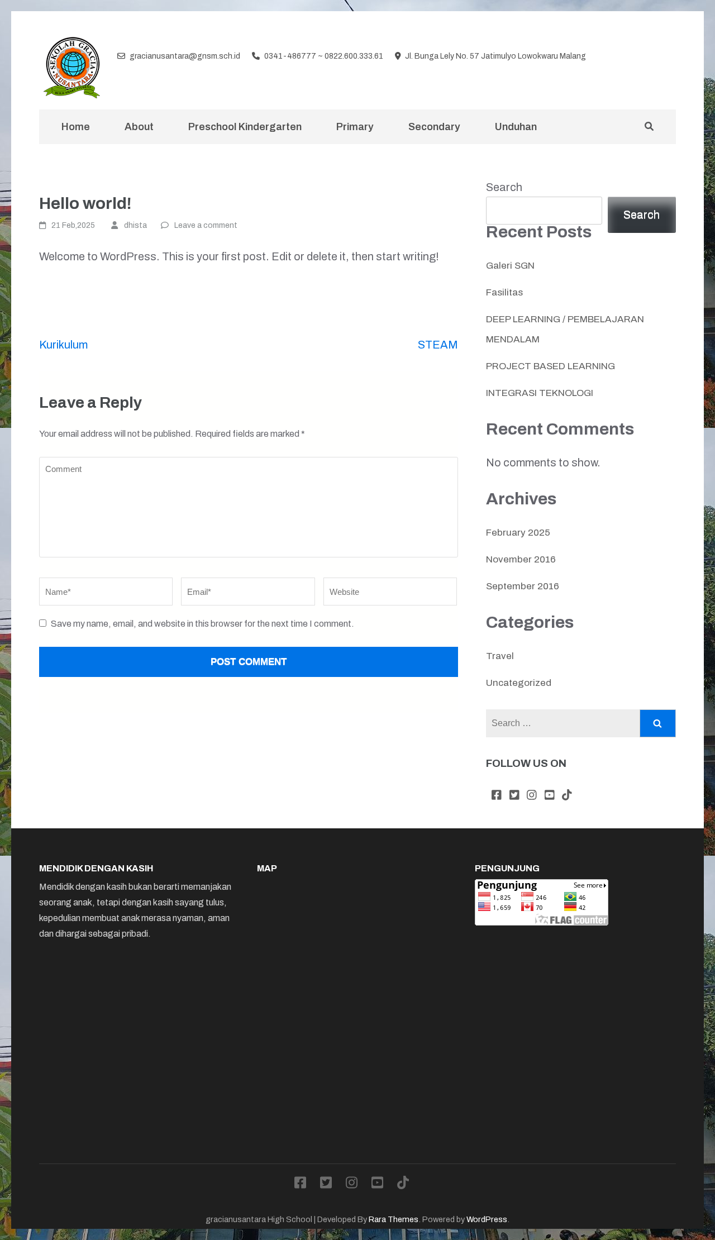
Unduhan (516, 126)
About (139, 126)
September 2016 (522, 586)
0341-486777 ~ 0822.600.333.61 (323, 56)
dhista (135, 225)
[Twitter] (618, 57)
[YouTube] (654, 57)
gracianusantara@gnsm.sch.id (185, 56)
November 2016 (521, 559)
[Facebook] (600, 57)
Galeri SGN (510, 265)
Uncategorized (518, 683)
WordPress (486, 1219)
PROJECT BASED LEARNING (550, 366)
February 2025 (518, 532)
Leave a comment (205, 225)
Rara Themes (393, 1219)
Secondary (434, 126)
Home (75, 126)
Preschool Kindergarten (245, 126)
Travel (500, 656)
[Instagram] (636, 57)
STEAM (438, 344)
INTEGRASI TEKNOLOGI (539, 393)
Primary (355, 126)
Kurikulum (63, 344)
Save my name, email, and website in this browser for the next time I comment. (202, 623)
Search (504, 187)
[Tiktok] (671, 57)
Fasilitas (504, 292)
